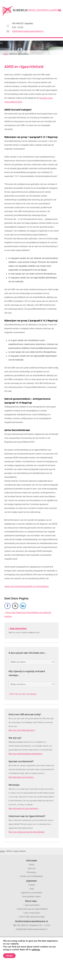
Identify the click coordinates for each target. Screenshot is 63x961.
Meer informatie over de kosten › (21, 777)
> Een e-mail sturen (31, 913)
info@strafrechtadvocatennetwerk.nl (28, 31)
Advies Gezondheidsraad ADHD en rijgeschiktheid (26, 586)
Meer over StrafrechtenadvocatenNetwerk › (26, 754)
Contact (31, 885)
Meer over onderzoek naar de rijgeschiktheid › (27, 832)
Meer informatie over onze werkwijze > (24, 808)
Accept (9, 955)
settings (36, 949)
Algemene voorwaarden (31, 893)
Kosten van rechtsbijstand (31, 876)
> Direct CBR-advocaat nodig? (31, 917)
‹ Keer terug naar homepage (22, 693)
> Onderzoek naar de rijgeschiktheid (31, 909)
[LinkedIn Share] (23, 606)
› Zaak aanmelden (18, 628)
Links (31, 889)
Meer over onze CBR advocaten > (22, 730)
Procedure (31, 872)
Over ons (32, 868)
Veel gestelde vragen (31, 896)
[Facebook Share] (7, 606)
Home (5, 54)
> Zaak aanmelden (31, 905)
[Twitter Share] (15, 606)
